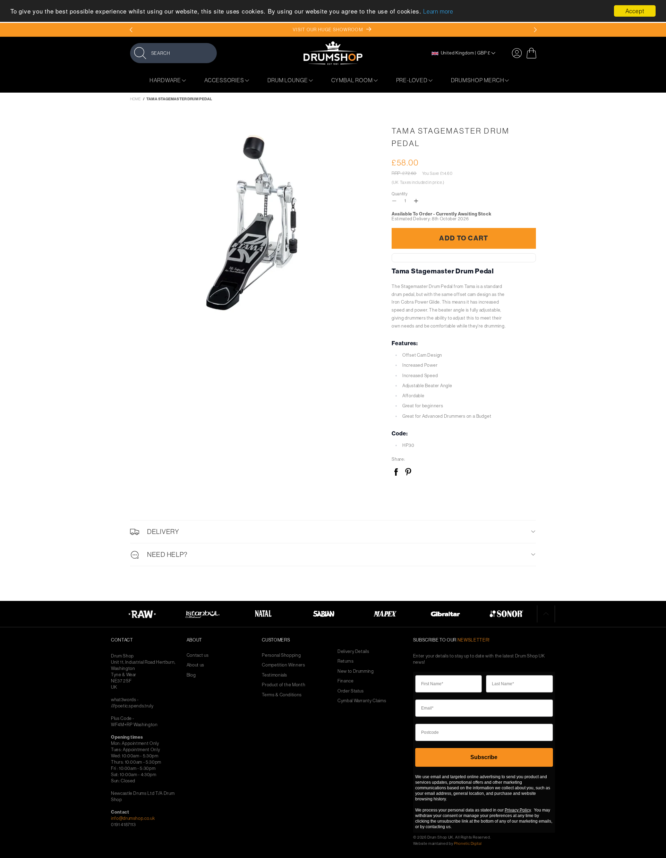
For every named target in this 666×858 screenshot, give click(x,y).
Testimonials (274, 675)
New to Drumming (356, 671)
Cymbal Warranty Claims (362, 700)
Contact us (198, 655)
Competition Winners (283, 665)
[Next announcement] (535, 29)
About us (195, 665)
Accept (634, 11)
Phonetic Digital (467, 843)
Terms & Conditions (282, 694)
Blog (191, 675)
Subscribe (483, 757)
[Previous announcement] (130, 29)
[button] (173, 53)
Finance (346, 680)
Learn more (438, 11)
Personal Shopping (281, 655)
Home (135, 98)
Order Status (351, 691)
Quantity (400, 194)
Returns (346, 661)
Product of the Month (283, 684)
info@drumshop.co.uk (133, 818)
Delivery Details (353, 651)
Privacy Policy (518, 810)
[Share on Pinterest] (408, 472)
